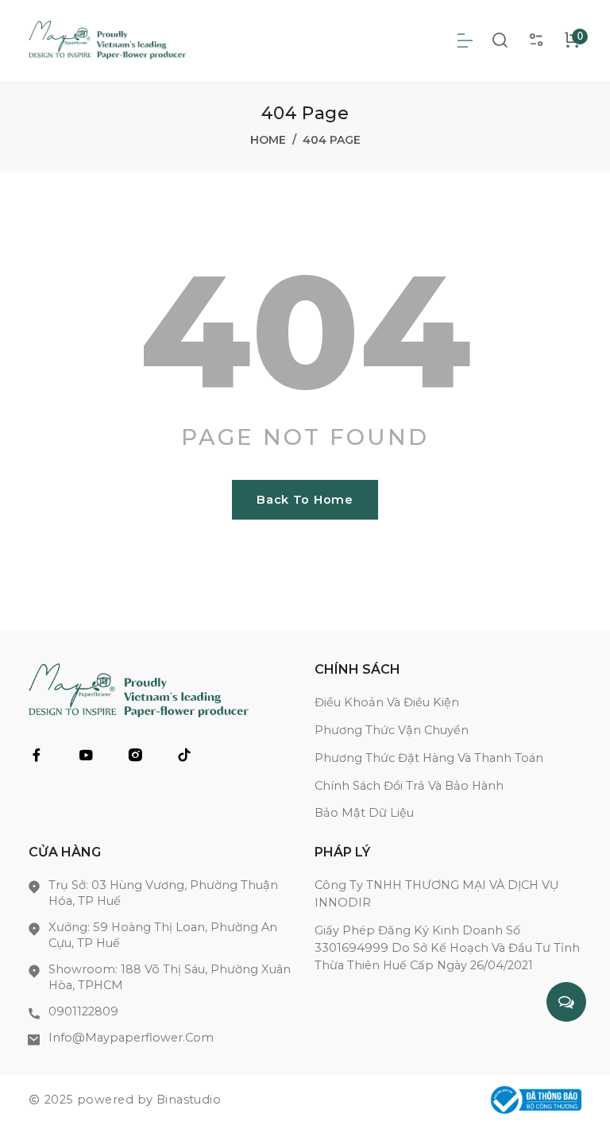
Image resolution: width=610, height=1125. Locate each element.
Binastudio (188, 1099)
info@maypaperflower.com (131, 1037)
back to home (305, 500)
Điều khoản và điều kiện (387, 702)
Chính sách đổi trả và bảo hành (409, 786)
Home (268, 140)
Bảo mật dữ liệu (364, 813)
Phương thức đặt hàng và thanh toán (429, 758)
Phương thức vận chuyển (392, 730)
